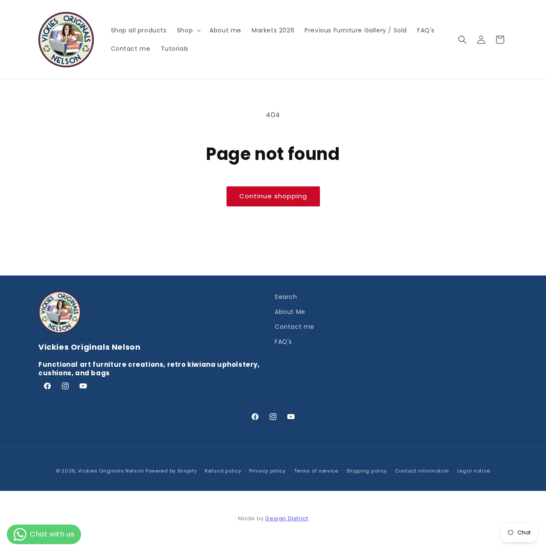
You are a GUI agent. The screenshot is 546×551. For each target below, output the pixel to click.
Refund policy (223, 470)
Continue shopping (273, 195)
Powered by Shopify (171, 470)
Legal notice (473, 470)
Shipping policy (366, 470)
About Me (290, 311)
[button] (188, 30)
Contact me (294, 326)
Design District (286, 518)
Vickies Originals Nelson (111, 470)
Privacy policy (267, 470)
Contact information (422, 470)
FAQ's (283, 341)
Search (286, 297)
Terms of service (316, 470)
